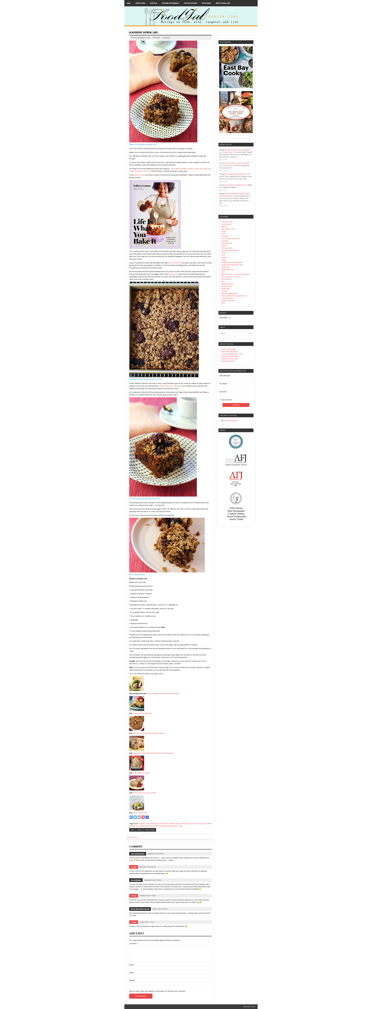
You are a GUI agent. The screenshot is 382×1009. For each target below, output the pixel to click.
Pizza (223, 281)
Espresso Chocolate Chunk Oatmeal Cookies (148, 733)
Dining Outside (226, 243)
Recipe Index (206, 3)
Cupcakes (224, 241)
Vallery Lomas (139, 175)
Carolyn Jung (140, 3)
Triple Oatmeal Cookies (141, 773)
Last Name (223, 392)
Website (132, 980)
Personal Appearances (170, 3)
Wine (223, 303)
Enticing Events (226, 248)
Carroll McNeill (136, 880)
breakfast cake (174, 824)
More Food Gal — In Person (231, 277)
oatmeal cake (142, 826)
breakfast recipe (186, 824)
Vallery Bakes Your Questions (170, 386)
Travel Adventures (227, 298)
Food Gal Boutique (190, 3)
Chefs (132, 830)
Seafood (224, 291)
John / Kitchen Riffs (138, 854)
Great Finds (225, 267)
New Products (226, 279)
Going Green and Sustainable (231, 262)
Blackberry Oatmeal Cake (159, 824)
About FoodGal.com (223, 3)
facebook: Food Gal (228, 361)
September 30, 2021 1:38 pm (147, 895)
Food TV (224, 253)
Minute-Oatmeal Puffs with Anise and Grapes (163, 694)
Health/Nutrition (227, 270)
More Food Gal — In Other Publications (235, 274)
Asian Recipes (226, 224)
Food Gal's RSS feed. (230, 421)
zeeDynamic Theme (249, 1006)
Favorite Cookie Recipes (229, 250)
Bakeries (224, 227)
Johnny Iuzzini (173, 274)
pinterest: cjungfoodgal (229, 356)
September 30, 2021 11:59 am (152, 880)
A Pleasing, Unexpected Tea (237, 174)
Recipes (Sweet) (150, 830)
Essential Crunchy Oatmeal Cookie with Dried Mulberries (153, 753)
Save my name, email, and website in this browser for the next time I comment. (157, 991)
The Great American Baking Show (160, 826)
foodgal (157, 37)
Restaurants (225, 289)
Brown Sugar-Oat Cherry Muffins (144, 793)
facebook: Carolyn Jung (229, 359)
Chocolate (224, 236)
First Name (223, 384)
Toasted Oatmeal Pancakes (142, 713)
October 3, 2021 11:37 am (146, 922)
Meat (223, 272)
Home (129, 3)
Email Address (224, 375)
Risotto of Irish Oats (140, 813)
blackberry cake (143, 824)
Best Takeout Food (228, 229)
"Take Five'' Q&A (227, 222)
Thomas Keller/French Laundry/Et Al (234, 296)
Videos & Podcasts (227, 301)
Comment (133, 943)
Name (132, 965)
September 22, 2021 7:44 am (147, 867)
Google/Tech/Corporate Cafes (231, 265)
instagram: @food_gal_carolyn (232, 354)
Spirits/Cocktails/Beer (229, 293)
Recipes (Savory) (227, 284)
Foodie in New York (174, 263)
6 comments (166, 37)
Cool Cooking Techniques (230, 238)
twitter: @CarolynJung (229, 351)
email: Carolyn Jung (228, 349)
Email (132, 972)
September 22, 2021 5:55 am (156, 853)
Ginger (223, 260)
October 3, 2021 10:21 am (159, 909)
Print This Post (132, 837)
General (139, 830)
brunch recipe (197, 824)
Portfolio (153, 3)
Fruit (223, 255)
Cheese (223, 231)
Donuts (224, 246)
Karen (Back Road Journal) (140, 909)
